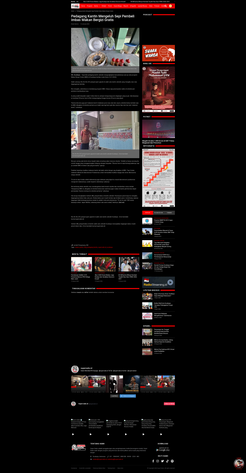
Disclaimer (74, 468)
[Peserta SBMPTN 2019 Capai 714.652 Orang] (147, 223)
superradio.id (102, 247)
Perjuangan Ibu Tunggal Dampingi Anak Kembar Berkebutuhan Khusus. (161, 331)
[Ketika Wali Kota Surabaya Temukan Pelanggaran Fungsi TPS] (147, 307)
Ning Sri (126, 6)
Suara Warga (118, 6)
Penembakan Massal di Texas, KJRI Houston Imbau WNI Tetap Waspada (164, 232)
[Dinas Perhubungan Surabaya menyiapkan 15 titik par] (166, 384)
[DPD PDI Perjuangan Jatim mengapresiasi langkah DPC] (97, 384)
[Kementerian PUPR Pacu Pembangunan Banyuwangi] (147, 257)
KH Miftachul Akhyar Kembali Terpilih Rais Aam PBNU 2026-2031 (124, 1)
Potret (110, 6)
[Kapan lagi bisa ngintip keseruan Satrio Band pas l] (114, 384)
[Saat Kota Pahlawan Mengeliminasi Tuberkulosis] (147, 318)
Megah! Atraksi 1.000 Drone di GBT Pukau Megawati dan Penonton (158, 142)
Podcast (156, 6)
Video (151, 6)
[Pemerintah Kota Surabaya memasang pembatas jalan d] (149, 384)
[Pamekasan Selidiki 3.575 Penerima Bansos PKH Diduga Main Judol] (81, 264)
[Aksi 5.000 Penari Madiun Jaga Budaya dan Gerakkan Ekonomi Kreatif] (105, 264)
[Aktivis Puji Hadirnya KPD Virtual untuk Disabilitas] (147, 353)
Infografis (133, 6)
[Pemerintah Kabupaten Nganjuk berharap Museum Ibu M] (79, 384)
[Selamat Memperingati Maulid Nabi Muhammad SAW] (158, 89)
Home (83, 6)
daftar (86, 292)
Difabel (104, 6)
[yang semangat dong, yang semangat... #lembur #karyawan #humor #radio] (132, 424)
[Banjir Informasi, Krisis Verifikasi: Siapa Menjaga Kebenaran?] (147, 298)
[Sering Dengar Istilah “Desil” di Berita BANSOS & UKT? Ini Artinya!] (158, 178)
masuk (79, 292)
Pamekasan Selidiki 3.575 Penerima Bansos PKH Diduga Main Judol (80, 277)
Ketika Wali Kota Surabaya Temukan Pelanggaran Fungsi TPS (163, 305)
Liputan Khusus (142, 6)
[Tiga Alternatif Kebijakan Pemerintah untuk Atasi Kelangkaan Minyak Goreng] (147, 245)
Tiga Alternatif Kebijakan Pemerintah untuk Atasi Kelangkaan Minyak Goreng (162, 244)
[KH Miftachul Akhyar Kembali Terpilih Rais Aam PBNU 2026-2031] (128, 264)
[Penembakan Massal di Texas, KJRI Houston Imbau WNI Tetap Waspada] (147, 233)
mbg (85, 247)
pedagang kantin (92, 247)
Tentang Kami (111, 468)
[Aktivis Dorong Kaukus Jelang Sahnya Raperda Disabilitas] (147, 344)
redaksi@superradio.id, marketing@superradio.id (108, 459)
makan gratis (79, 247)
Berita (96, 6)
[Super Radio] (78, 447)
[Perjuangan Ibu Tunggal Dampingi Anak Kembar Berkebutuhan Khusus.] (147, 334)
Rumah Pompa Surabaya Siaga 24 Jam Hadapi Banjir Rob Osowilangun (164, 267)
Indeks (163, 6)
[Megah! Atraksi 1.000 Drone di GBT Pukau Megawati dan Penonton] (158, 129)
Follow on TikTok (169, 403)
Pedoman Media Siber (99, 468)
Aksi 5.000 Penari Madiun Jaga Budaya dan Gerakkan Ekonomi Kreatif (79, 1)
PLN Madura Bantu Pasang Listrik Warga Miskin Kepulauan (167, 1)
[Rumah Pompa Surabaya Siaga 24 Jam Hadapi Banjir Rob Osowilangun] (147, 268)
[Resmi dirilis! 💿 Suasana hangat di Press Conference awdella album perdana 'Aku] (79, 424)
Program (89, 6)
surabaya (110, 247)
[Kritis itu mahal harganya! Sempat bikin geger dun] (131, 384)
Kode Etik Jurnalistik (85, 468)
